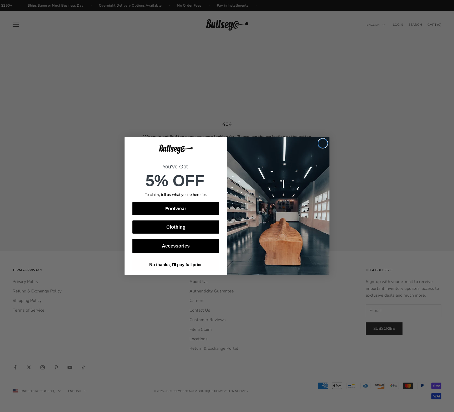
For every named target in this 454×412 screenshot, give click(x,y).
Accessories (176, 246)
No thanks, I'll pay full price (176, 264)
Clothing (175, 227)
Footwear (175, 208)
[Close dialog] (322, 143)
